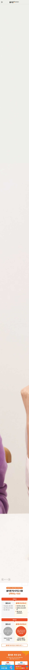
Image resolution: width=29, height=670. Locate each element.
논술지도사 (7, 663)
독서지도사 (14, 2)
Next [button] (9, 579)
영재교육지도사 (21, 663)
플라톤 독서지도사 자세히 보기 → (14, 645)
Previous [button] (2, 579)
